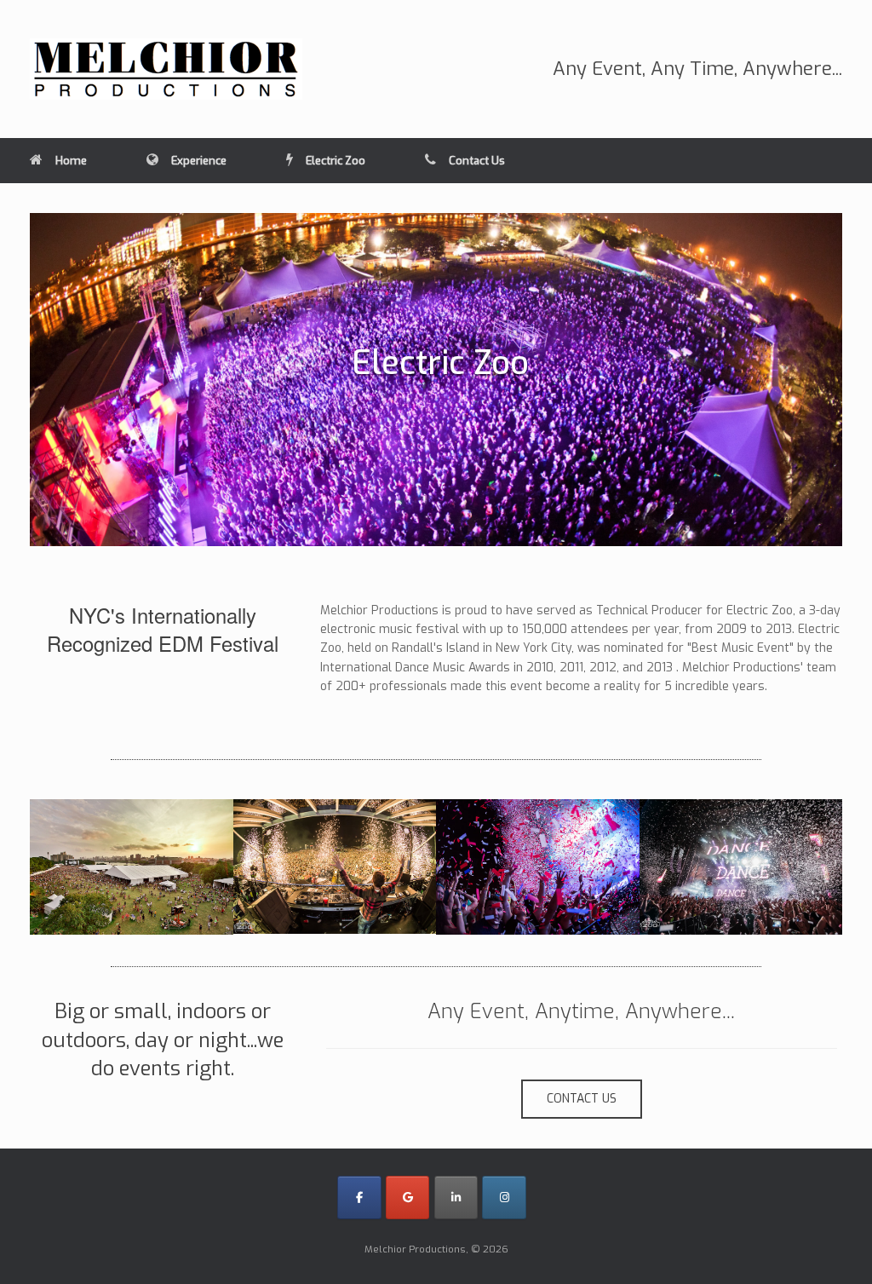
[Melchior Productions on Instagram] (503, 1197)
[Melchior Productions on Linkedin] (456, 1197)
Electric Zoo (335, 160)
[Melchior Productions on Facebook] (359, 1197)
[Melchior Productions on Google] (407, 1197)
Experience (199, 160)
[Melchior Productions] (166, 69)
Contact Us (477, 160)
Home (71, 160)
